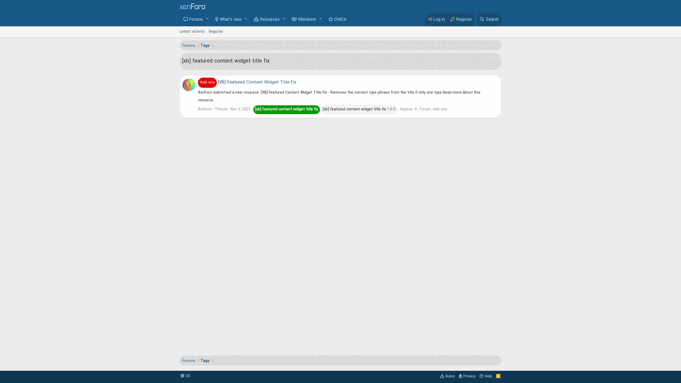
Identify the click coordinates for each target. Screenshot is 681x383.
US (187, 376)
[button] (207, 19)
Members (307, 19)
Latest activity (192, 32)
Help (488, 376)
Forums (196, 19)
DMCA (340, 19)
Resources (270, 19)
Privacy (469, 376)
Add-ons (440, 109)
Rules (450, 376)
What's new (231, 19)
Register (216, 32)
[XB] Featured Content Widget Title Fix (248, 82)
